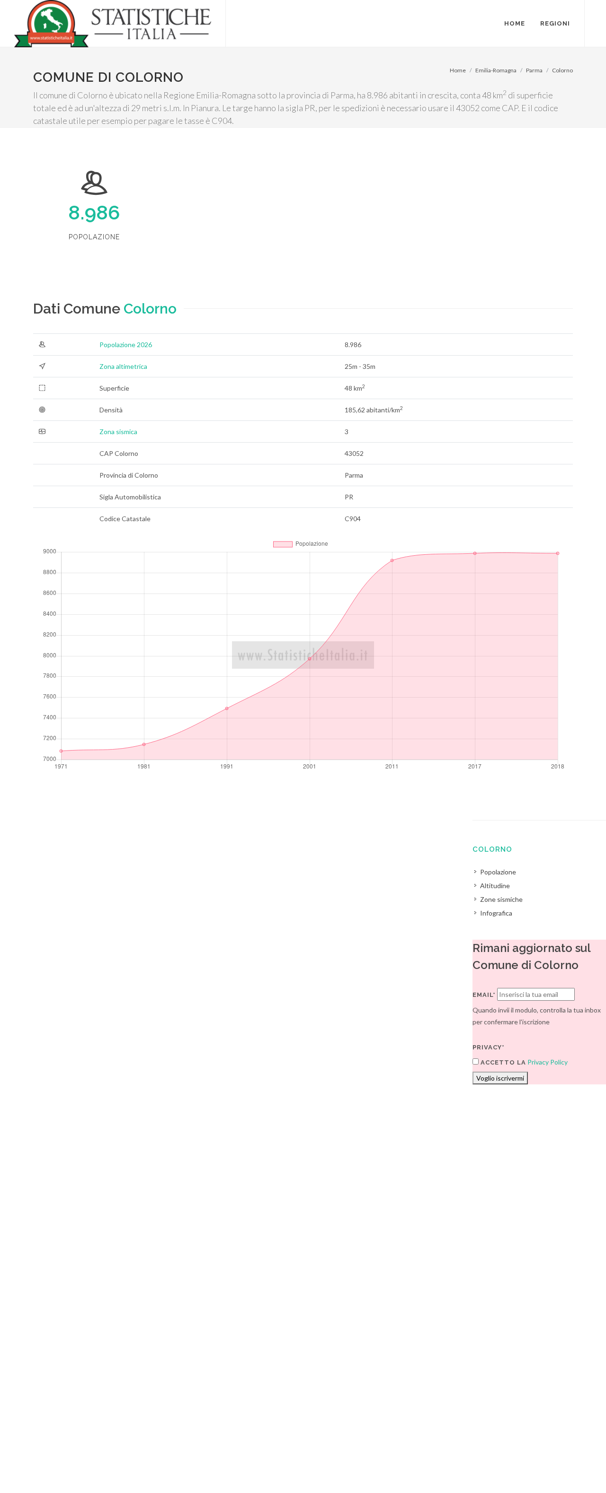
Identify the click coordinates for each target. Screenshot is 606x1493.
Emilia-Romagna (496, 70)
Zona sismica (118, 432)
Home (458, 70)
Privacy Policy (547, 1062)
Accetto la (502, 1062)
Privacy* (488, 1047)
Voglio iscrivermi (500, 1078)
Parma (534, 70)
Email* (484, 994)
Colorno (562, 70)
